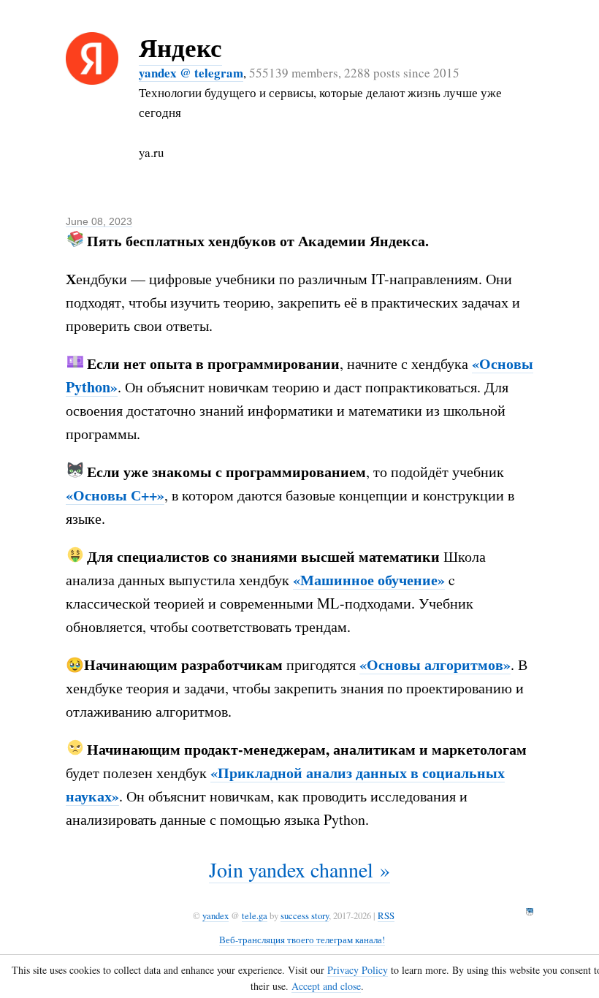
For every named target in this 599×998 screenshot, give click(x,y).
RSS (386, 915)
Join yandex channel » (299, 869)
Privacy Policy (357, 970)
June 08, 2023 (99, 221)
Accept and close (326, 986)
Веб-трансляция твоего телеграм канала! (302, 939)
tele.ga (254, 915)
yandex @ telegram (191, 73)
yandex (215, 915)
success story (305, 915)
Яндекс (180, 47)
